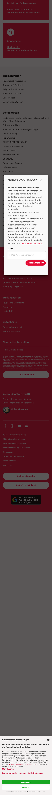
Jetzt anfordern (35, 263)
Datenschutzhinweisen (32, 244)
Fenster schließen (41, 180)
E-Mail (10, 249)
